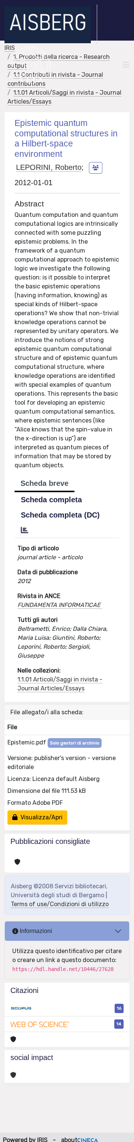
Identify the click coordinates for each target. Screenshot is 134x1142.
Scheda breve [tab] (44, 483)
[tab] (25, 530)
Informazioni (35, 931)
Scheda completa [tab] (51, 500)
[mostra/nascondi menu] (126, 65)
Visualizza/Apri (40, 817)
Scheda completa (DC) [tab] (60, 515)
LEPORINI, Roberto (49, 167)
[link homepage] (50, 24)
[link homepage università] (30, 65)
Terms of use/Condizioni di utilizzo (60, 904)
